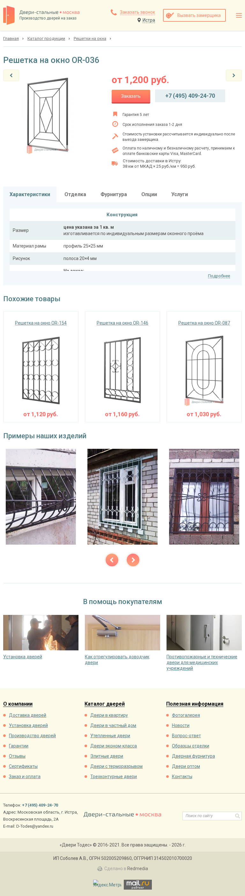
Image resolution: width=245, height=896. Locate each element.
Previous (112, 560)
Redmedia (137, 868)
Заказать (131, 96)
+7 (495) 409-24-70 (190, 95)
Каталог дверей (105, 704)
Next (133, 560)
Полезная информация (194, 704)
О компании (18, 704)
